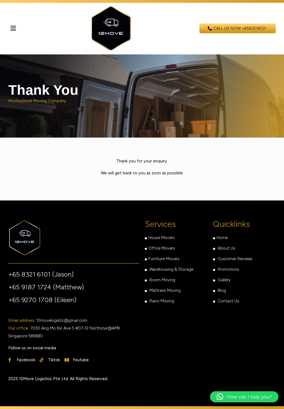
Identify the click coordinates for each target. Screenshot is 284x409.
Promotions (228, 269)
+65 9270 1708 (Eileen (41, 300)
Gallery (224, 279)
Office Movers (161, 248)
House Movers (161, 237)
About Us (227, 248)
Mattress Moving (165, 290)
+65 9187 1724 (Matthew (45, 287)
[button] (13, 28)
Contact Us (228, 300)
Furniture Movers (163, 258)
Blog (222, 290)
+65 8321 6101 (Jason (40, 274)
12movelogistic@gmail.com (61, 320)
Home (222, 237)
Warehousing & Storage (171, 269)
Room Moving (162, 279)
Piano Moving (161, 300)
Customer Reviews (235, 258)
